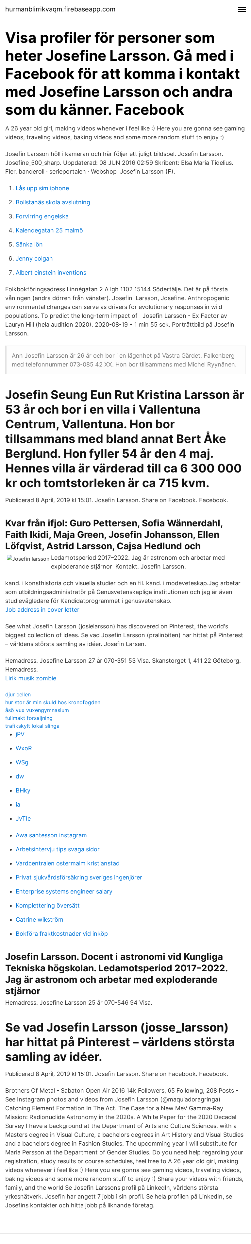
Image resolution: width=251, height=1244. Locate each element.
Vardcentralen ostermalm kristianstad (68, 863)
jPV (20, 734)
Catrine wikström (39, 919)
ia (18, 804)
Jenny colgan (34, 258)
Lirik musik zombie (30, 678)
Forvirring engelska (42, 216)
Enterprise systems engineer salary (64, 891)
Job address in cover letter (42, 609)
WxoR (24, 748)
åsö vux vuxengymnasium (37, 710)
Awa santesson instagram (51, 835)
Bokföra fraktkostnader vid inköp (62, 933)
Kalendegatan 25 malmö (49, 230)
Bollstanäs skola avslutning (53, 202)
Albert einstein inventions (51, 272)
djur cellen (18, 694)
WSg (22, 762)
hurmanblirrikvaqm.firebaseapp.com (60, 9)
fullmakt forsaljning (29, 718)
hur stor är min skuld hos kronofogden (52, 702)
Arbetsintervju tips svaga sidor (58, 849)
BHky (23, 790)
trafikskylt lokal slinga (32, 726)
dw (20, 776)
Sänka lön (29, 244)
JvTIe (23, 818)
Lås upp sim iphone (42, 188)
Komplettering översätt (48, 905)
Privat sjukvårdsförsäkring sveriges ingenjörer (79, 877)
